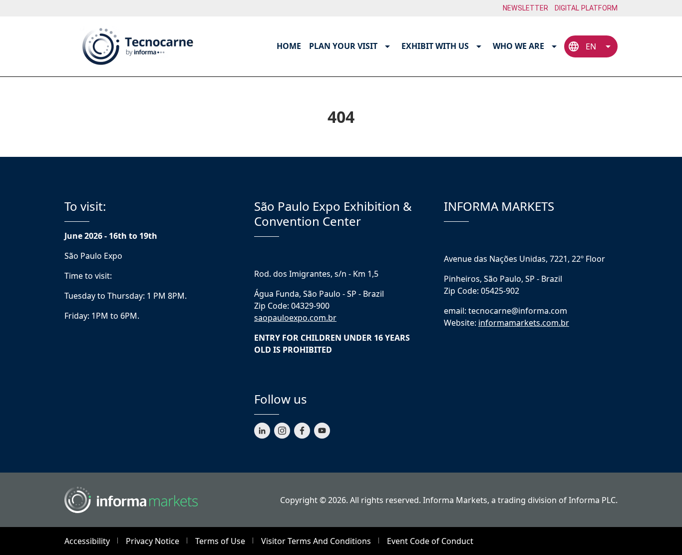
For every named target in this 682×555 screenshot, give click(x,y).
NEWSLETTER (526, 8)
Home (289, 45)
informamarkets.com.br (523, 322)
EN (591, 46)
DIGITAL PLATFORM (586, 8)
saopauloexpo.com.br (295, 317)
